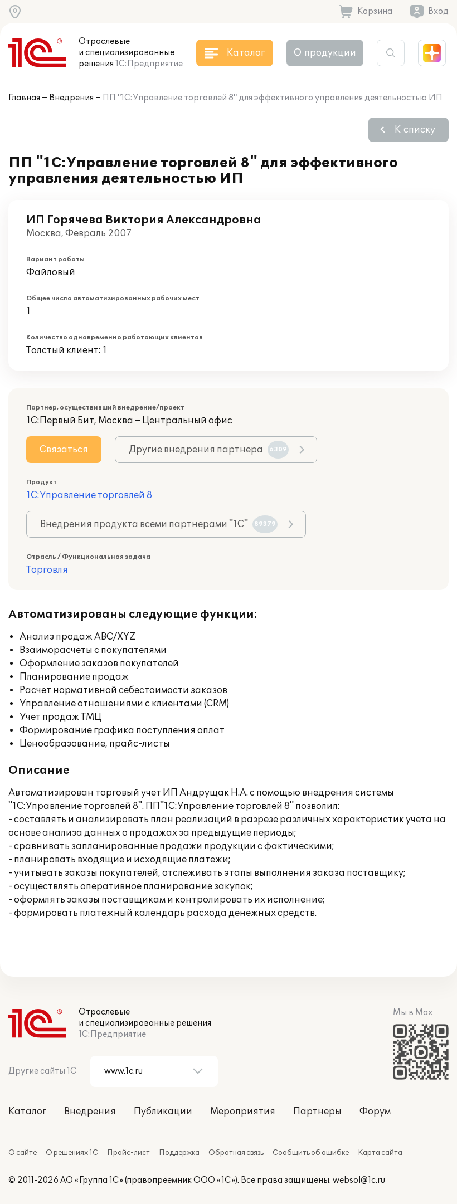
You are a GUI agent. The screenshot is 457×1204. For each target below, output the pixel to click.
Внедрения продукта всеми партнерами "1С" (158, 524)
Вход (438, 11)
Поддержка (179, 1152)
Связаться (64, 449)
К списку (415, 129)
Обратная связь (236, 1152)
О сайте (22, 1152)
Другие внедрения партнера (208, 449)
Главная (24, 98)
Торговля (47, 570)
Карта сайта (380, 1152)
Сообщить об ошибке (311, 1152)
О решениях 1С (72, 1152)
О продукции (325, 53)
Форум (375, 1111)
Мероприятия (242, 1111)
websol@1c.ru (359, 1180)
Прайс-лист (128, 1152)
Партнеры (317, 1111)
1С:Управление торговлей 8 (89, 495)
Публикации (163, 1111)
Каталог (27, 1111)
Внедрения (71, 98)
